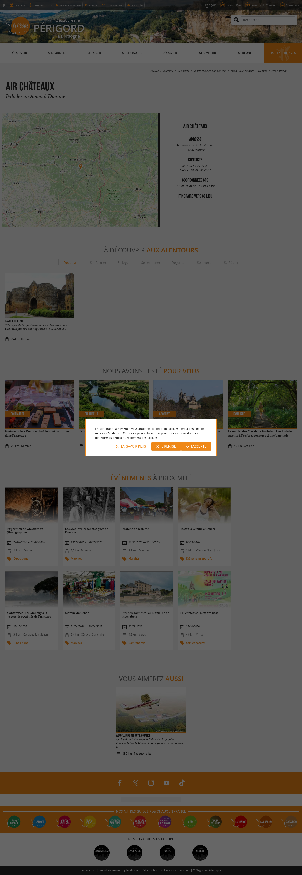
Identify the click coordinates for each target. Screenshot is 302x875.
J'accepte (198, 446)
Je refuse (168, 446)
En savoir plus (133, 446)
